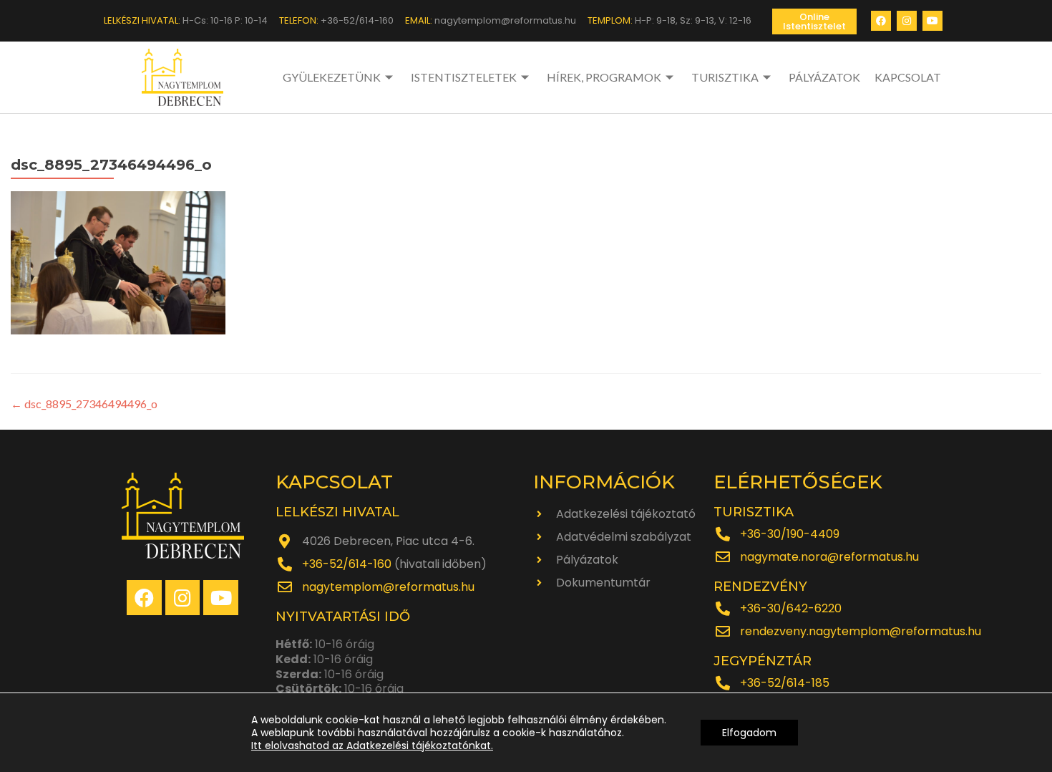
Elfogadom (749, 732)
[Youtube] (932, 21)
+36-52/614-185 (784, 683)
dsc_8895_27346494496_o (84, 403)
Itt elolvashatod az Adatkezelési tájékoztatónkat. (372, 745)
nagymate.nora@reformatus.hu (829, 557)
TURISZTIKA (725, 77)
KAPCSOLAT (908, 77)
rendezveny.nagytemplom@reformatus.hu (860, 631)
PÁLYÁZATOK (824, 77)
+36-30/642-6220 (791, 608)
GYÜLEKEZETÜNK (332, 77)
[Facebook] (881, 21)
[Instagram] (907, 21)
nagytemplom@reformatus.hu (388, 587)
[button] (814, 21)
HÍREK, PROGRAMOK (604, 77)
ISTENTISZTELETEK (464, 77)
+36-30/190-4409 (789, 534)
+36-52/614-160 (346, 564)
